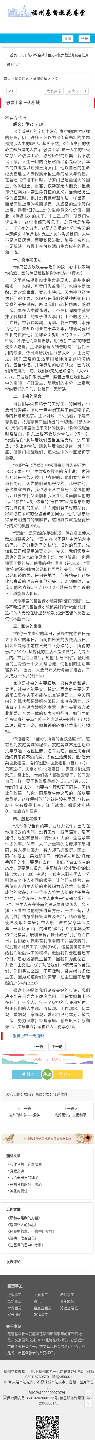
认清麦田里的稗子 (24, 1178)
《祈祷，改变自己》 (22, 1238)
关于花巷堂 (27, 55)
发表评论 (54, 91)
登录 (84, 39)
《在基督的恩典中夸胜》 (25, 1245)
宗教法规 (67, 55)
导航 (67, 39)
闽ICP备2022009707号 (47, 1393)
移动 (47, 1074)
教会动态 (40, 55)
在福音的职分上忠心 (26, 1184)
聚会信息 (81, 55)
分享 (67, 1074)
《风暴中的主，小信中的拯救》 (31, 1231)
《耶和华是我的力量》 (24, 1218)
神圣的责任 (19, 1191)
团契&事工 (54, 55)
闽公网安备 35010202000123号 (32, 1398)
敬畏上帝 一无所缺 (28, 1036)
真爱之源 (17, 1171)
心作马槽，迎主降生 (26, 1164)
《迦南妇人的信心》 (22, 1225)
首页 (13, 55)
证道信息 (40, 79)
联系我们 (13, 64)
